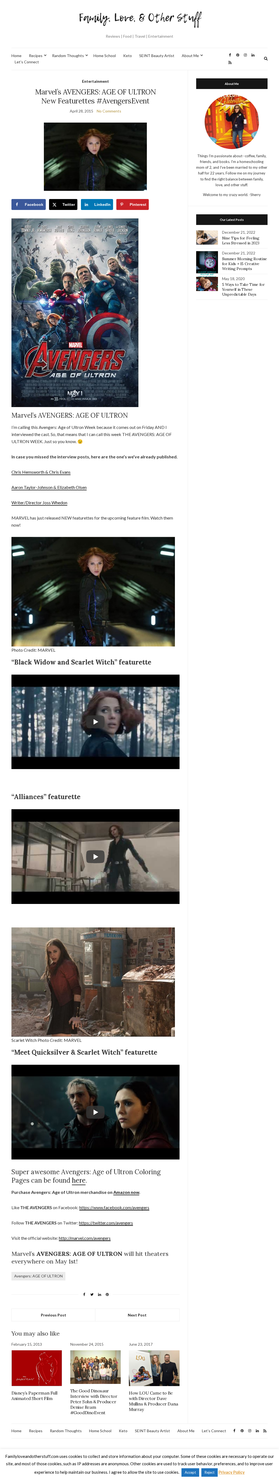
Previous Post (53, 1315)
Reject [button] (209, 1472)
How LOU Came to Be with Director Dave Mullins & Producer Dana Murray (153, 1401)
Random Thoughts (68, 55)
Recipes (36, 55)
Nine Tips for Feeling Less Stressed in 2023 (240, 240)
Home (16, 55)
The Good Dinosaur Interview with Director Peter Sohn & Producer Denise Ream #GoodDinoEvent (93, 1401)
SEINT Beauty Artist (156, 55)
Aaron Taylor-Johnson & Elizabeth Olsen (49, 487)
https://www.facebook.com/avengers (114, 1207)
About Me (190, 55)
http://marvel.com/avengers (85, 1238)
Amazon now (126, 1192)
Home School (104, 55)
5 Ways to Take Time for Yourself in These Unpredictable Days (243, 289)
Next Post (137, 1315)
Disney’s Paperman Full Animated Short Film (34, 1395)
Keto (127, 55)
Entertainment (95, 81)
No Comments (109, 111)
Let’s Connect (27, 62)
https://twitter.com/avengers (106, 1222)
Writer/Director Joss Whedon (39, 502)
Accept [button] (190, 1472)
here (79, 1180)
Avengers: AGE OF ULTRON (38, 1276)
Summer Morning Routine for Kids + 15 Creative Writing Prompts (244, 263)
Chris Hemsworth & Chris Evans (41, 471)
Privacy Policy (232, 1472)
